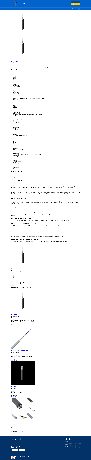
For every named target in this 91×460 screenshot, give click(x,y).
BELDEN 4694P (14, 386)
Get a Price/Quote (14, 324)
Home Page (14, 8)
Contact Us (36, 8)
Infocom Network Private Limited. (27, 457)
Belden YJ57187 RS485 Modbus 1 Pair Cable (20, 350)
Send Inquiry (15, 60)
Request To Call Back (14, 61)
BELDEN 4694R (14, 314)
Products (14, 63)
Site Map (66, 447)
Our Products (30, 8)
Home (14, 62)
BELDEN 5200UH (14, 422)
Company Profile (22, 8)
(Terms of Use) (27, 456)
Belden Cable (15, 64)
